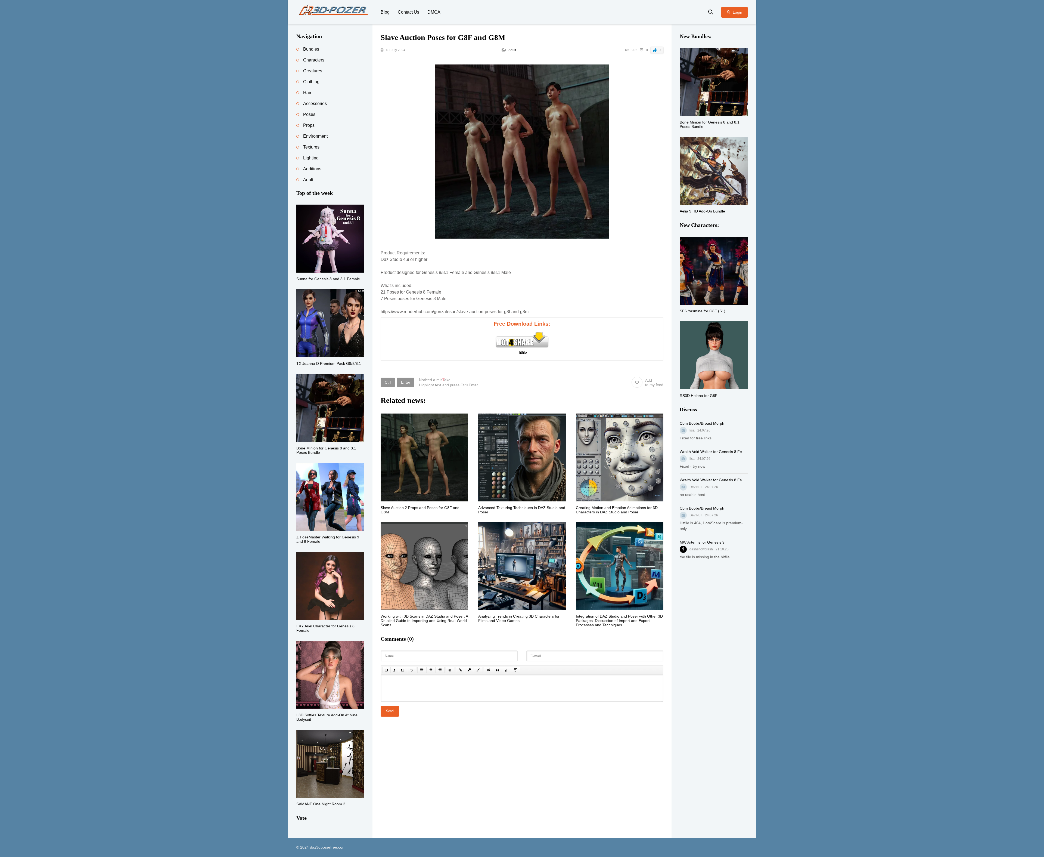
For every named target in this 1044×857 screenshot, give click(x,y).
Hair (307, 92)
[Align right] (440, 670)
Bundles (311, 49)
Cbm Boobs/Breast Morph (702, 423)
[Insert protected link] (469, 670)
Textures (311, 147)
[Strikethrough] (411, 670)
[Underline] (402, 670)
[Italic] (394, 670)
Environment (315, 136)
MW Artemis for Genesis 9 (702, 542)
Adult (512, 50)
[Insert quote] (497, 670)
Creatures (312, 71)
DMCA (433, 12)
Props (309, 125)
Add (654, 382)
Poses (309, 114)
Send (390, 711)
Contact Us (408, 12)
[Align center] (431, 670)
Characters (313, 60)
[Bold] (386, 670)
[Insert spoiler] (515, 670)
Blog (385, 12)
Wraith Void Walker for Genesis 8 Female (714, 451)
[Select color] (478, 670)
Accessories (315, 103)
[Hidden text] (488, 670)
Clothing (311, 81)
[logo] (334, 12)
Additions (312, 169)
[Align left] (422, 670)
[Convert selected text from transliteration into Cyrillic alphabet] (506, 670)
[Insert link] (460, 670)
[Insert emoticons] (450, 670)
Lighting (311, 158)
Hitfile (522, 352)
